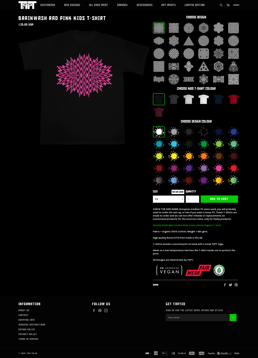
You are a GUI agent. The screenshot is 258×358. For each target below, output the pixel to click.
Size (155, 191)
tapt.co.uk (32, 353)
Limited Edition (195, 5)
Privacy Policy (28, 334)
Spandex (123, 5)
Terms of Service (29, 339)
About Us (24, 310)
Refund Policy (27, 329)
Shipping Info (27, 320)
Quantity (191, 191)
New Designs (72, 5)
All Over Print (99, 5)
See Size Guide (177, 191)
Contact (24, 315)
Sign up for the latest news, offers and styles (194, 310)
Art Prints (168, 5)
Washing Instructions (32, 324)
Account (236, 5)
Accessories (145, 5)
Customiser (48, 5)
